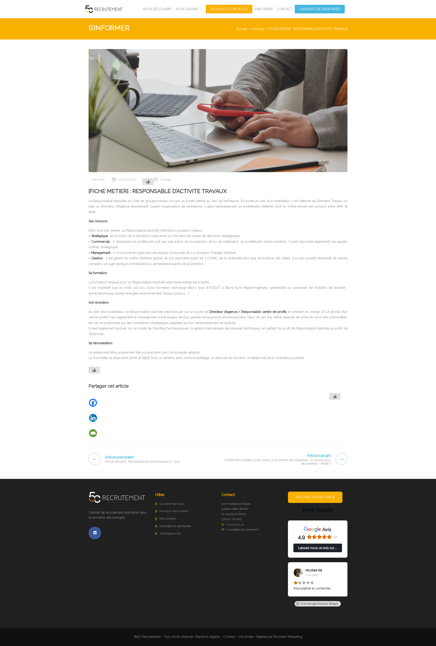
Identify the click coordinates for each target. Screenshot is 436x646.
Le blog (258, 29)
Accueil (241, 29)
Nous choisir (187, 9)
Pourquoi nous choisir (173, 511)
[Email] (111, 433)
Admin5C (98, 179)
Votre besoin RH (170, 533)
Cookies (229, 637)
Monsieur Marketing (287, 637)
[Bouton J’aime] (148, 181)
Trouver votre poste (229, 9)
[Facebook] (111, 403)
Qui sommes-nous (171, 503)
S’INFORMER (264, 9)
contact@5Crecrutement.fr (242, 529)
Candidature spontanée (319, 9)
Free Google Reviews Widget (319, 603)
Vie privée (245, 637)
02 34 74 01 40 (235, 524)
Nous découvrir (157, 9)
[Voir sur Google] (298, 572)
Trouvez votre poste (315, 497)
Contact (284, 9)
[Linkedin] (111, 418)
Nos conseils (167, 518)
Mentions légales (207, 637)
